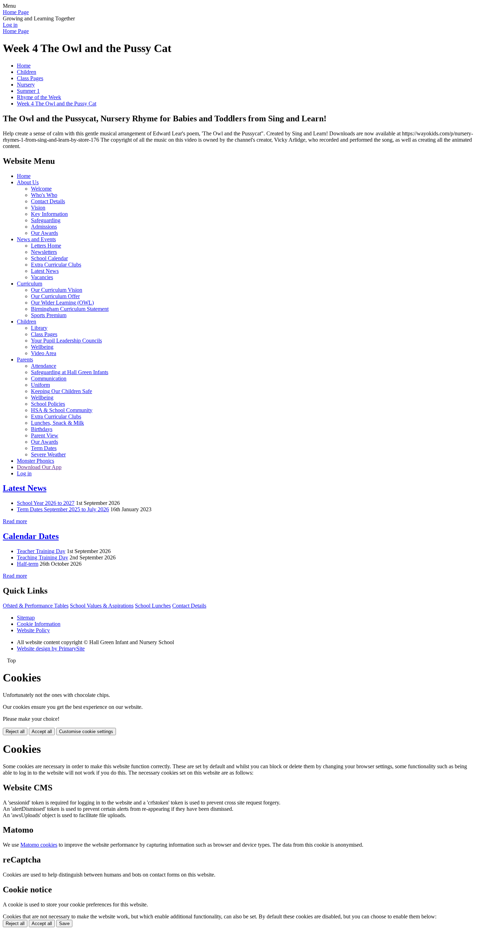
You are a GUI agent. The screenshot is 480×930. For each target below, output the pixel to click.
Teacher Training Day (41, 551)
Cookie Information (38, 624)
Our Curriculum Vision (56, 290)
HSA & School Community (61, 410)
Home (24, 66)
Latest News (45, 271)
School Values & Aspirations (102, 606)
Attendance (43, 366)
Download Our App (39, 467)
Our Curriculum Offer (55, 296)
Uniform (40, 385)
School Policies (48, 404)
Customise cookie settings (86, 731)
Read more (15, 521)
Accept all (42, 731)
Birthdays (41, 429)
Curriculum (29, 284)
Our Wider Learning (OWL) (62, 303)
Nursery (26, 85)
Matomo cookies (38, 845)
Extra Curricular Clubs (56, 265)
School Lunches (153, 606)
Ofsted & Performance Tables (36, 606)
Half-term (27, 564)
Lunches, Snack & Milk (57, 423)
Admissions (44, 227)
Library (39, 328)
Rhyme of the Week (39, 97)
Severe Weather (48, 454)
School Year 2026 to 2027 (45, 503)
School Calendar (49, 258)
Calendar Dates (31, 536)
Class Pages (30, 78)
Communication (48, 378)
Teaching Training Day (42, 557)
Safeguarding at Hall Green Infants (69, 372)
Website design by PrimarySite (51, 649)
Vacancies (42, 277)
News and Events (36, 239)
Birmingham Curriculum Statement (70, 309)
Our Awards (44, 233)
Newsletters (44, 252)
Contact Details (48, 201)
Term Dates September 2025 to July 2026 (63, 509)
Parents (25, 360)
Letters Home (46, 246)
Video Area (43, 353)
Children (26, 72)
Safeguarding (45, 220)
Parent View (44, 435)
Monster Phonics (35, 461)
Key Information (49, 214)
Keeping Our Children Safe (61, 391)
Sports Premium (48, 315)
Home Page (16, 12)
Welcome (41, 189)
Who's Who (44, 195)
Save (64, 923)
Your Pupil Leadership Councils (66, 341)
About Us (28, 182)
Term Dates (44, 448)
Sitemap (26, 618)
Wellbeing (42, 347)
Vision (38, 208)
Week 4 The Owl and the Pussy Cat (56, 104)
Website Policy (33, 630)
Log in (10, 25)
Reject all (15, 731)
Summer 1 (28, 91)
